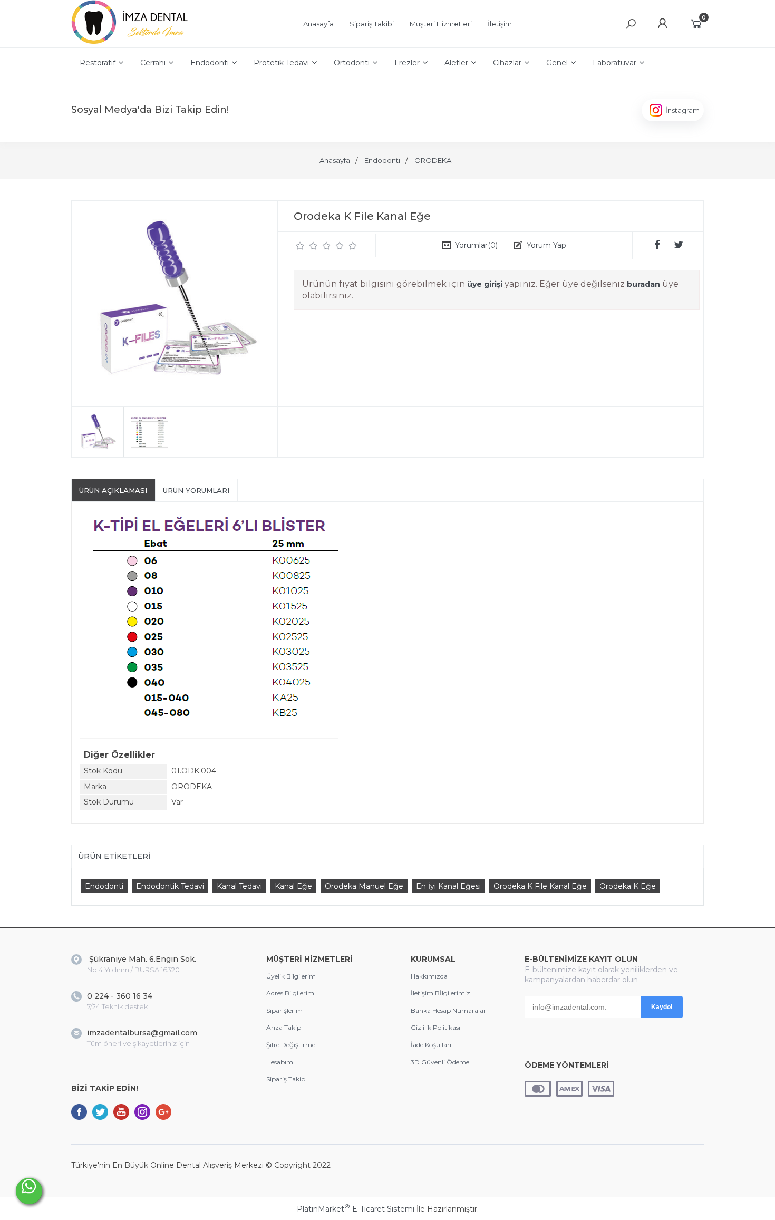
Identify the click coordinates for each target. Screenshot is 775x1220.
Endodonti (104, 886)
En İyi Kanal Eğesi (448, 886)
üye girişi (484, 284)
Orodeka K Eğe (627, 886)
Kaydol (661, 1007)
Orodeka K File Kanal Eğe (540, 886)
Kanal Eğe (293, 886)
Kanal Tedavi (239, 886)
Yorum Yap (546, 245)
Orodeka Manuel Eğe (364, 886)
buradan (643, 284)
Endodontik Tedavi (170, 886)
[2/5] (307, 245)
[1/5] (300, 245)
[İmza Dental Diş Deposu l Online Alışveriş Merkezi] (132, 42)
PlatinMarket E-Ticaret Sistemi (355, 1209)
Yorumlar (476, 245)
